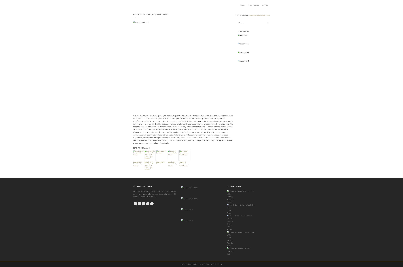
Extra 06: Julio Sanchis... (244, 216)
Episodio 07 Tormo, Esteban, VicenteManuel (183, 164)
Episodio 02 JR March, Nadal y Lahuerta (137, 164)
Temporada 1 (244, 15)
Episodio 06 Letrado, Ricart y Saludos (172, 164)
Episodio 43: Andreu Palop (245, 205)
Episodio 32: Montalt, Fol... (245, 191)
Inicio (237, 15)
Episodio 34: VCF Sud (243, 249)
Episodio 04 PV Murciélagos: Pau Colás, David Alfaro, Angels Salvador (149, 165)
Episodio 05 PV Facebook (160, 163)
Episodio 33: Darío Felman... (245, 232)
